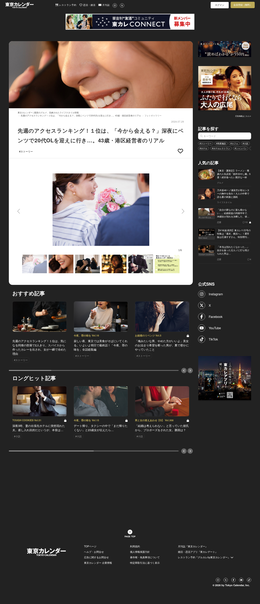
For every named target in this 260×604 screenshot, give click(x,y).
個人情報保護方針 (140, 551)
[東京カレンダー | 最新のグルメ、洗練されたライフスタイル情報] (30, 5)
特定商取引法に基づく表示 (145, 562)
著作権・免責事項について (145, 557)
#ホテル (203, 148)
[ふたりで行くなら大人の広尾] (224, 88)
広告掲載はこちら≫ (243, 116)
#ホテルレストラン (221, 148)
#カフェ (234, 143)
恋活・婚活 (89, 5)
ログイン (219, 5)
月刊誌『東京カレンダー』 (193, 546)
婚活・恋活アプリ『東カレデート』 (198, 551)
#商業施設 (221, 143)
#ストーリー (206, 143)
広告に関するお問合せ (96, 557)
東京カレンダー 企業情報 (98, 562)
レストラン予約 (67, 5)
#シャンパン (241, 148)
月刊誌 (105, 5)
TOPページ (90, 546)
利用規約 (135, 546)
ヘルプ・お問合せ (94, 551)
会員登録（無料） (242, 5)
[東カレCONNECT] (130, 22)
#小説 (245, 143)
